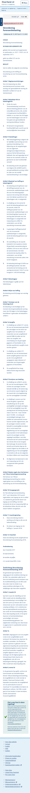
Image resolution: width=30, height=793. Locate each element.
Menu (25, 3)
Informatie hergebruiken (13, 756)
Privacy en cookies (10, 758)
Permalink (14, 16)
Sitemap (7, 763)
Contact (7, 744)
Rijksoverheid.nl (10, 782)
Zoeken (7, 751)
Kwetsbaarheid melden (12, 765)
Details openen (1, 22)
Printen (23, 16)
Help (6, 748)
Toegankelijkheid (10, 760)
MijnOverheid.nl (10, 780)
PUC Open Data (10, 775)
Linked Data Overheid (12, 772)
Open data (8, 770)
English (7, 746)
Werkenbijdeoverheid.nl (12, 787)
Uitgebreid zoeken (21, 8)
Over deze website (11, 742)
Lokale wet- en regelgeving (8, 8)
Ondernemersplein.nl (11, 784)
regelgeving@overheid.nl (15, 730)
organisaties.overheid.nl (14, 724)
